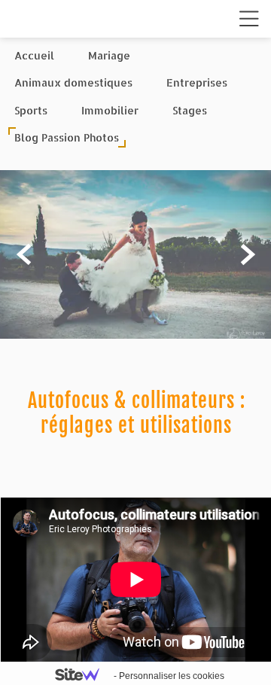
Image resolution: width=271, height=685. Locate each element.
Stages (189, 110)
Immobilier (110, 110)
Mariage (109, 55)
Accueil (34, 55)
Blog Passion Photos (66, 137)
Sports (30, 110)
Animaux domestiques (73, 82)
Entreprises (196, 82)
